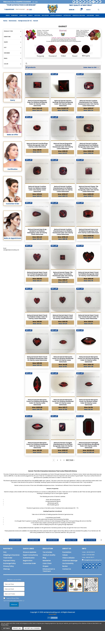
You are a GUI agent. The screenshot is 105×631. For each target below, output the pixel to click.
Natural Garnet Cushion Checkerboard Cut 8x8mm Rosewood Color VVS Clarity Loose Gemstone (63, 231)
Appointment (9, 9)
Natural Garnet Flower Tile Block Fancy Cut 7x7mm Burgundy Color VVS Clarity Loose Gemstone (88, 189)
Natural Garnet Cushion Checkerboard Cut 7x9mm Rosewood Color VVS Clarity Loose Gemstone (88, 103)
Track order (7, 558)
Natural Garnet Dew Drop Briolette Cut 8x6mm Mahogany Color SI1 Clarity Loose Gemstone (37, 231)
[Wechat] (96, 567)
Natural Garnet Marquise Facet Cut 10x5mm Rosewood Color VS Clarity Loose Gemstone (63, 402)
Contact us (66, 569)
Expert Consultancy (30, 555)
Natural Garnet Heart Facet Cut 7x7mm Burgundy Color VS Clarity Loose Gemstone (37, 274)
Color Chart (47, 563)
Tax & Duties (47, 552)
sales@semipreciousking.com (93, 560)
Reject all (17, 628)
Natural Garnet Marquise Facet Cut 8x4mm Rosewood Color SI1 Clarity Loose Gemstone (62, 359)
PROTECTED (54, 617)
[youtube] (79, 1)
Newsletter (47, 561)
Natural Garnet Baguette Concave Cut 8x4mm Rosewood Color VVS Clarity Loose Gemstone (63, 146)
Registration (27, 561)
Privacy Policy (4, 625)
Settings (6, 628)
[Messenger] (96, 1)
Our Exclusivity (68, 563)
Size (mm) (7, 53)
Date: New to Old (90, 67)
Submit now (14, 604)
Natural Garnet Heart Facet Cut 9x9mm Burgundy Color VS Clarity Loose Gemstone (88, 274)
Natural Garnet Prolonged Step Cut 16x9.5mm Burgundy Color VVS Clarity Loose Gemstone (88, 445)
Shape (6, 42)
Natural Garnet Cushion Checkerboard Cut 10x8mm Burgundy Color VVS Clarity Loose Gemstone (88, 146)
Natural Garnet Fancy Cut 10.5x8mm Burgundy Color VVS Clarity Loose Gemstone (88, 231)
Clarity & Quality (49, 555)
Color (6, 64)
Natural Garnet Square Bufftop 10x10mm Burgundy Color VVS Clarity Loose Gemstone (63, 103)
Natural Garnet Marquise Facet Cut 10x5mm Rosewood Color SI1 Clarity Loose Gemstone (37, 445)
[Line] (92, 567)
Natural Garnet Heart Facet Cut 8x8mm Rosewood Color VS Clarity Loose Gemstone (37, 358)
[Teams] (99, 1)
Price (5, 58)
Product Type (8, 31)
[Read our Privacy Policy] (24, 601)
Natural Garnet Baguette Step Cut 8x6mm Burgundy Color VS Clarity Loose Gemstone (37, 103)
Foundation (66, 552)
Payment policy (9, 561)
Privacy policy (8, 566)
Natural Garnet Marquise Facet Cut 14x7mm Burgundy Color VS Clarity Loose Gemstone (88, 359)
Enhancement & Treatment (49, 570)
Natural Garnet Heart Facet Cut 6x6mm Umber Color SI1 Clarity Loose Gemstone (37, 316)
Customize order (29, 563)
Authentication (29, 558)
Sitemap (6, 569)
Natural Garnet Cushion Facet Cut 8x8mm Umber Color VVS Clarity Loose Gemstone (37, 189)
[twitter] (89, 1)
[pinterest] (76, 1)
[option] (15, 540)
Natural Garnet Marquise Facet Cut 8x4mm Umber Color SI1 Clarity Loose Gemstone (88, 402)
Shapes (45, 566)
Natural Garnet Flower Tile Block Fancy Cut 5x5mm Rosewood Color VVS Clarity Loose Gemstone (63, 274)
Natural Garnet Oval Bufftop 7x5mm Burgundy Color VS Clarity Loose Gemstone (37, 145)
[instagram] (73, 1)
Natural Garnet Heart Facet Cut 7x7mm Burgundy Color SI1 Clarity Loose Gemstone (63, 316)
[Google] (93, 1)
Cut (5, 47)
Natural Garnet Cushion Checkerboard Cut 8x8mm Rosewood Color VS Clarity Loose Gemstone (63, 189)
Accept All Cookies (32, 628)
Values (65, 555)
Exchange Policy (9, 563)
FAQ (4, 552)
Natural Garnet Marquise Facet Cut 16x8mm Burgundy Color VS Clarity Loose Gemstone (37, 402)
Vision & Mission (68, 558)
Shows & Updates (29, 552)
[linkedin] (86, 1)
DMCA (49, 617)
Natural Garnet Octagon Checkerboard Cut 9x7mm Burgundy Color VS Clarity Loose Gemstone (62, 445)
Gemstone (7, 36)
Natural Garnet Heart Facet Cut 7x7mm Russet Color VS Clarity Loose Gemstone (88, 316)
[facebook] (83, 1)
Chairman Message (69, 561)
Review (65, 566)
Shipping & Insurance (11, 555)
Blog (44, 558)
